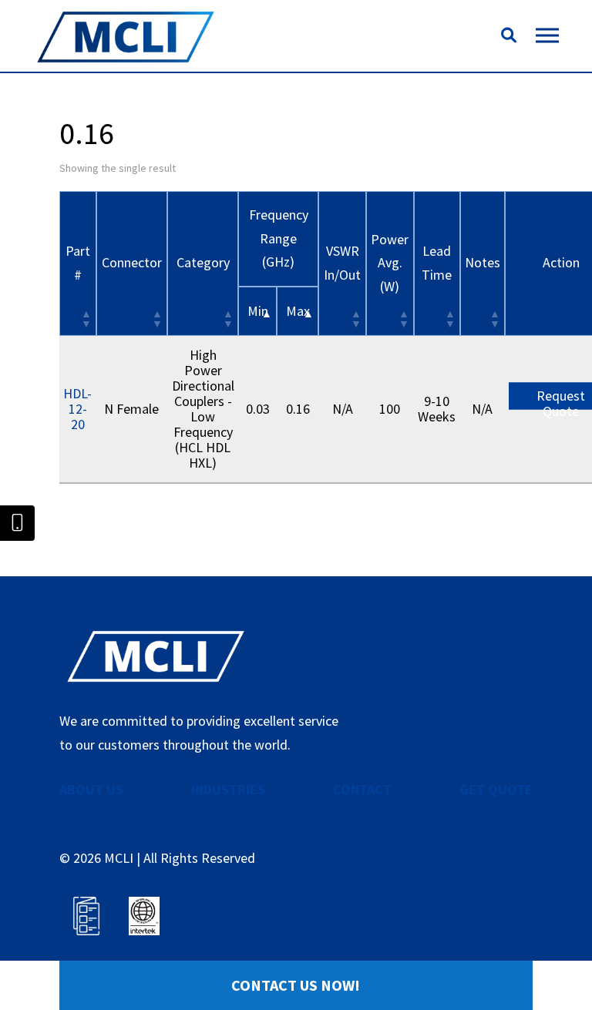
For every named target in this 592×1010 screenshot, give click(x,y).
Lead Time (437, 263)
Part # (78, 263)
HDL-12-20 (77, 408)
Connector (132, 262)
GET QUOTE (496, 789)
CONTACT (362, 789)
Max (298, 311)
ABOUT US (91, 789)
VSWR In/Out (342, 263)
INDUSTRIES (228, 789)
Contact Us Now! (295, 985)
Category (203, 262)
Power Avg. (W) (390, 262)
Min (257, 311)
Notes (482, 262)
